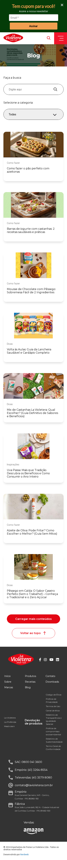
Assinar (33, 26)
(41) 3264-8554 (37, 769)
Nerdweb (24, 854)
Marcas (8, 687)
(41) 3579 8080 (42, 777)
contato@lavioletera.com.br (34, 785)
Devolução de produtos (33, 722)
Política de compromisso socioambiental (53, 731)
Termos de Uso (53, 706)
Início (7, 676)
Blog (28, 687)
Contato (50, 676)
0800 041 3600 (31, 762)
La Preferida (10, 722)
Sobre (7, 681)
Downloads (52, 681)
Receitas (30, 681)
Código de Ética (53, 694)
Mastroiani (9, 726)
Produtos (30, 676)
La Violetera (10, 717)
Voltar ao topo (30, 633)
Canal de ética (53, 710)
